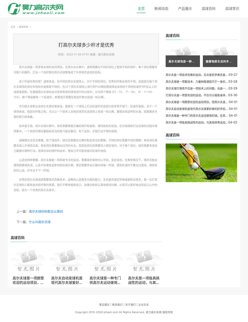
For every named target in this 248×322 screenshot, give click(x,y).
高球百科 (209, 9)
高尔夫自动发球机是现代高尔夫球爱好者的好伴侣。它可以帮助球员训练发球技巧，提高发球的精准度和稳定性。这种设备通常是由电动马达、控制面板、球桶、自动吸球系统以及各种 (67, 280)
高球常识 (232, 9)
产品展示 (185, 9)
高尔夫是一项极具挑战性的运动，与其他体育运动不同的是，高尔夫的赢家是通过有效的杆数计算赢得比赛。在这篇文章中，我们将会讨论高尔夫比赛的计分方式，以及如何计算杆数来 (143, 280)
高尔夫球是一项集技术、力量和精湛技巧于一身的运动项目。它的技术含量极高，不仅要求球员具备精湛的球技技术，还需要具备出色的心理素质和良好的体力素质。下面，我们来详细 (197, 81)
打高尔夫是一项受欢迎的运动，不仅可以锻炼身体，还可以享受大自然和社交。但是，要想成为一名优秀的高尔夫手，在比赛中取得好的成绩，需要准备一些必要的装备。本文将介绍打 (197, 95)
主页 (141, 9)
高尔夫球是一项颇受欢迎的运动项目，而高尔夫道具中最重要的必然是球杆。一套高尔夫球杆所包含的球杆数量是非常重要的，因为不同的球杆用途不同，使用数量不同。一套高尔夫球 (28, 280)
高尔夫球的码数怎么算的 (46, 211)
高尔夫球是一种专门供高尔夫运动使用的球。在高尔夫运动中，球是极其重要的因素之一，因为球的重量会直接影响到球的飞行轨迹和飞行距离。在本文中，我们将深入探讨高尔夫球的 (105, 280)
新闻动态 (161, 9)
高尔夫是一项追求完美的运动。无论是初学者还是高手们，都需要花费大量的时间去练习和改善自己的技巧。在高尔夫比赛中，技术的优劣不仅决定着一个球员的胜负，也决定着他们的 (197, 74)
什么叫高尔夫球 (40, 222)
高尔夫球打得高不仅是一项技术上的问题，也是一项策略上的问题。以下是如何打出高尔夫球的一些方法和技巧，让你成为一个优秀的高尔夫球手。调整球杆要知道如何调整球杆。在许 (197, 88)
